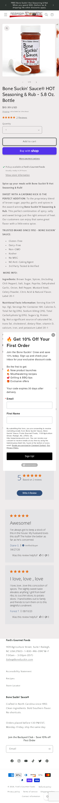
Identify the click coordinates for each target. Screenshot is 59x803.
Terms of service (30, 792)
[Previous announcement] (5, 5)
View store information (18, 175)
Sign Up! (29, 456)
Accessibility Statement (19, 671)
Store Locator (13, 686)
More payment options (29, 158)
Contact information (31, 796)
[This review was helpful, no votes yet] (40, 555)
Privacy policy (14, 792)
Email (10, 398)
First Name (13, 413)
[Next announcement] (53, 5)
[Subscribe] (49, 749)
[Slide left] (22, 82)
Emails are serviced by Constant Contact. (29, 445)
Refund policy (45, 787)
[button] (6, 15)
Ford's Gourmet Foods (25, 787)
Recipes (10, 678)
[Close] (53, 335)
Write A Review (29, 493)
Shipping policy (48, 792)
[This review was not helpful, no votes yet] (46, 555)
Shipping (5, 111)
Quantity (6, 124)
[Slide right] (36, 82)
